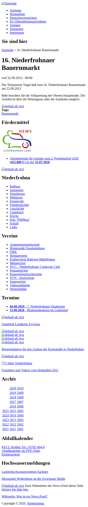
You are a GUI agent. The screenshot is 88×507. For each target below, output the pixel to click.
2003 (20, 420)
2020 (13, 388)
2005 (20, 411)
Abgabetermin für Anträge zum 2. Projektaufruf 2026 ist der (44, 160)
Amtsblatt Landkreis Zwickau (21, 324)
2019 (13, 393)
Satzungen (16, 29)
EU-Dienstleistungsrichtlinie (28, 21)
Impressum (17, 32)
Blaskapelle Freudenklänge (27, 248)
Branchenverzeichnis (23, 18)
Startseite (15, 10)
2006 (20, 406)
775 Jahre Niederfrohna (17, 363)
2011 (13, 429)
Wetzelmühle (18, 289)
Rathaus (15, 186)
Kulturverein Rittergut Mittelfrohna (32, 259)
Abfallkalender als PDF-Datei (21, 451)
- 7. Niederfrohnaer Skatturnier (37, 306)
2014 (13, 415)
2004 (20, 415)
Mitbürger (16, 197)
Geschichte (17, 208)
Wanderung (17, 194)
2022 (5, 424)
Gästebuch (17, 212)
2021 (5, 429)
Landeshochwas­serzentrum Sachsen (25, 471)
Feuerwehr (17, 201)
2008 (20, 397)
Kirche (14, 216)
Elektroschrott (11, 454)
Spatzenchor (18, 281)
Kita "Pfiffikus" (20, 219)
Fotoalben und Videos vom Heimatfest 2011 (30, 370)
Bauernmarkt (10, 113)
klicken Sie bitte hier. (15, 489)
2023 (5, 420)
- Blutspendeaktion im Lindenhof (39, 310)
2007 (20, 402)
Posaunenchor (19, 270)
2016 (13, 406)
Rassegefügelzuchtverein (26, 274)
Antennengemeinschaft (24, 244)
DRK (13, 252)
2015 (13, 411)
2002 (20, 424)
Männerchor (18, 263)
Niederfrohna (35, 503)
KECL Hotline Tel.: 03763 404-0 (23, 447)
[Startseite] (9, 3)
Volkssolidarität (20, 285)
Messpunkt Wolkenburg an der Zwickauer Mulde (33, 478)
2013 (13, 420)
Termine (15, 25)
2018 (13, 397)
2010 (20, 388)
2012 (13, 424)
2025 (5, 411)
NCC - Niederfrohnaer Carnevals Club (35, 267)
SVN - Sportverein (22, 278)
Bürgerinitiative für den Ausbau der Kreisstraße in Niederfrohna (43, 349)
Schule (14, 223)
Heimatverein (18, 255)
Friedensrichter (19, 205)
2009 (20, 393)
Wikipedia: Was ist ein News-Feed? (24, 496)
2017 (13, 402)
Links (13, 227)
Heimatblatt (17, 14)
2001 (20, 429)
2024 (5, 415)
